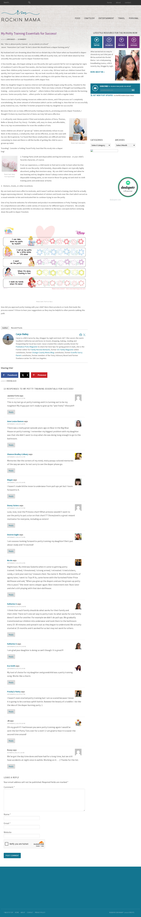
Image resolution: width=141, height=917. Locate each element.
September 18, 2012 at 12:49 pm (16, 646)
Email (7, 823)
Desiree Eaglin (13, 534)
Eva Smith (11, 666)
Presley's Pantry (14, 691)
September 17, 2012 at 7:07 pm (16, 508)
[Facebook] (80, 334)
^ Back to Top (8, 912)
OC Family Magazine (65, 349)
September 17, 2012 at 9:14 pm (16, 563)
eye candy (121, 44)
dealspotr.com (115, 200)
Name (7, 814)
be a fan (109, 44)
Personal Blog (11, 381)
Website (7, 832)
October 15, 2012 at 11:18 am (15, 753)
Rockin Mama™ (21, 16)
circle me (134, 44)
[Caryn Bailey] (8, 344)
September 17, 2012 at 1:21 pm (16, 398)
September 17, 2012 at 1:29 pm (16, 424)
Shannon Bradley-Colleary (17, 454)
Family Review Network (40, 349)
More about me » (97, 72)
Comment (9, 787)
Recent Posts (16, 328)
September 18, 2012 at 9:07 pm (16, 694)
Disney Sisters (13, 505)
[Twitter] (84, 334)
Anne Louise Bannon (15, 421)
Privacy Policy (40, 912)
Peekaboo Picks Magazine (26, 346)
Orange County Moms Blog (43, 352)
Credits (131, 912)
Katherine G (12, 604)
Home (17, 912)
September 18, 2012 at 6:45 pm (16, 668)
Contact (30, 912)
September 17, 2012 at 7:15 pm (16, 537)
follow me (97, 44)
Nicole (9, 560)
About (23, 912)
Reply (11, 412)
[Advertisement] (111, 118)
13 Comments (22, 39)
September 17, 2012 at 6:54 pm (16, 482)
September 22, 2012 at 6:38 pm (16, 723)
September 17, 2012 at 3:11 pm (16, 457)
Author (5, 328)
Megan (10, 480)
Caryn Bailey (22, 334)
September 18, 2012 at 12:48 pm (16, 606)
